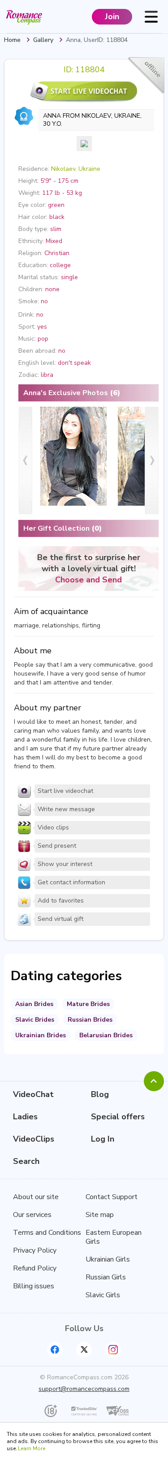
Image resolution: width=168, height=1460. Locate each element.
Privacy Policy (34, 1250)
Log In (102, 1139)
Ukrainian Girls (108, 1259)
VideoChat (33, 1094)
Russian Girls (106, 1277)
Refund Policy (34, 1268)
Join (112, 16)
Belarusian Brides (106, 1035)
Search (26, 1161)
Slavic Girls (103, 1295)
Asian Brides (34, 1004)
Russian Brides (90, 1019)
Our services (32, 1215)
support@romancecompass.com (84, 1389)
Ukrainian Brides (40, 1035)
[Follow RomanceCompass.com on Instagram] (113, 1349)
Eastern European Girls (114, 1237)
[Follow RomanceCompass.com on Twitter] (84, 1349)
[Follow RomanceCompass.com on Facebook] (55, 1349)
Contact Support (112, 1197)
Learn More (31, 1448)
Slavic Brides (34, 1019)
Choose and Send (88, 579)
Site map (100, 1215)
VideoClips (33, 1139)
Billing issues (33, 1286)
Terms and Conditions (47, 1232)
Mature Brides (88, 1004)
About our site (36, 1197)
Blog (100, 1094)
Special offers (118, 1116)
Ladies (25, 1116)
